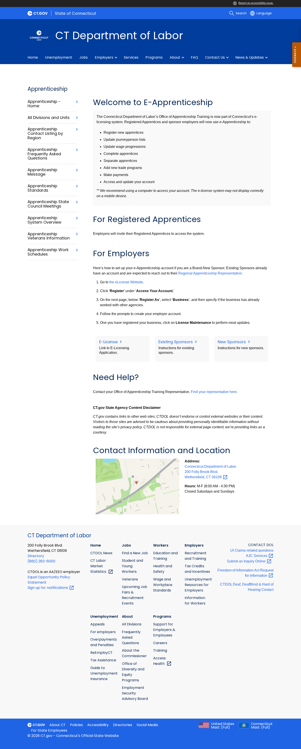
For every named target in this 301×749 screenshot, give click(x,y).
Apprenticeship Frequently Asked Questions (44, 153)
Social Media (147, 724)
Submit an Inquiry (246, 561)
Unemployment (58, 57)
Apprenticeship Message (42, 172)
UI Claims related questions (251, 550)
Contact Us (215, 57)
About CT (57, 724)
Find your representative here (214, 392)
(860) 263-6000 (41, 561)
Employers (104, 57)
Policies (76, 724)
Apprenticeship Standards (42, 188)
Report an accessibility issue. (255, 3)
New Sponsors (232, 342)
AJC (257, 556)
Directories (122, 724)
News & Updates (249, 57)
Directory (36, 555)
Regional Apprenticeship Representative (210, 273)
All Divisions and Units (49, 117)
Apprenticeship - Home (44, 103)
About (175, 57)
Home (33, 57)
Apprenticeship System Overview (44, 220)
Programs (154, 57)
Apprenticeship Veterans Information (49, 236)
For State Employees (49, 730)
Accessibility (98, 724)
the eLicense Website (126, 282)
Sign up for (48, 587)
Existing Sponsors (176, 342)
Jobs (83, 57)
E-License (109, 342)
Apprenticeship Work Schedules (48, 252)
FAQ (194, 57)
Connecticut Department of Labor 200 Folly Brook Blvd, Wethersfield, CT (210, 472)
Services (131, 57)
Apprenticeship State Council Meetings (48, 204)
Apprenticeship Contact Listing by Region (45, 133)
